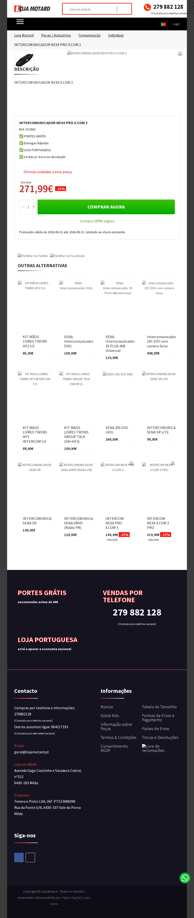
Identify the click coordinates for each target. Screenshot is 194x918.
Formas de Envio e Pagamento (158, 717)
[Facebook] (19, 857)
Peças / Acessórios (56, 35)
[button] (163, 24)
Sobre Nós (110, 715)
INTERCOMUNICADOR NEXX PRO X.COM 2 (47, 44)
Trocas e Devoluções (160, 737)
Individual (116, 35)
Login (176, 24)
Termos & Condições (119, 737)
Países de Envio (155, 728)
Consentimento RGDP (114, 748)
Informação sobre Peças (116, 726)
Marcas (107, 706)
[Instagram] (30, 857)
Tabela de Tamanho (159, 706)
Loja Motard (24, 35)
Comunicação (90, 35)
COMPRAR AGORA (106, 207)
